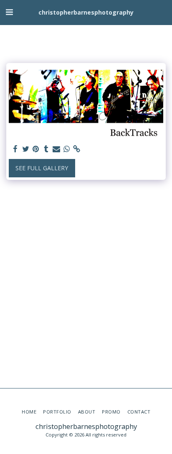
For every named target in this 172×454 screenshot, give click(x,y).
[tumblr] (46, 149)
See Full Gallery (41, 168)
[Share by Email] (56, 149)
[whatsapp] (67, 149)
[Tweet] (26, 149)
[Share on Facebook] (15, 149)
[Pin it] (36, 149)
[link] (77, 149)
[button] (9, 11)
